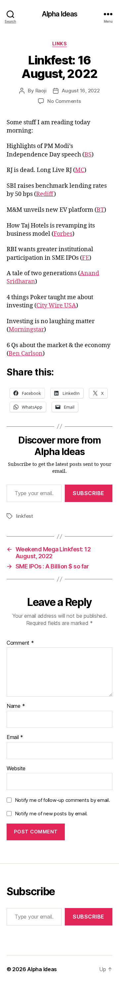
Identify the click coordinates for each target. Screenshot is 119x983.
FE (85, 258)
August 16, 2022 (80, 90)
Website (16, 769)
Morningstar (26, 329)
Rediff (45, 194)
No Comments (64, 101)
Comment (20, 643)
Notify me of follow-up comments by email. (62, 800)
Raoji (41, 90)
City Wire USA (56, 305)
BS (88, 154)
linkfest (24, 516)
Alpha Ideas (59, 14)
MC (79, 170)
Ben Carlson (26, 353)
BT (100, 210)
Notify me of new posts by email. (51, 813)
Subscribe (88, 493)
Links (59, 43)
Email (15, 737)
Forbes (63, 234)
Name (16, 706)
